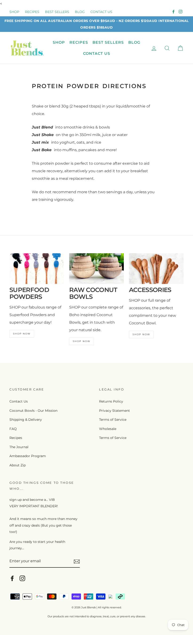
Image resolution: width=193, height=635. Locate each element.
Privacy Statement (114, 410)
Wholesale (107, 429)
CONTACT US (101, 12)
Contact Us (18, 401)
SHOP (14, 12)
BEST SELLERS (57, 12)
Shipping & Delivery (25, 419)
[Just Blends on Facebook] (12, 578)
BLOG (80, 12)
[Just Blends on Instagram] (22, 578)
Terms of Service (112, 419)
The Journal (18, 447)
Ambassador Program (27, 456)
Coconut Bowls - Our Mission (33, 410)
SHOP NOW (22, 333)
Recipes (15, 438)
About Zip (17, 465)
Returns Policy (111, 401)
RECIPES (32, 12)
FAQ (13, 429)
